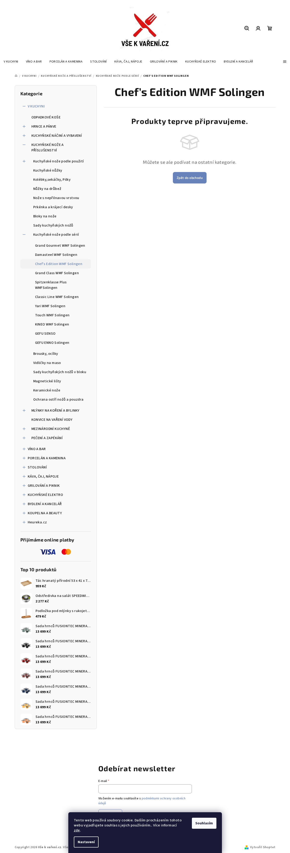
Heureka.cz (37, 522)
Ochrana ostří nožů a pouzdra (58, 399)
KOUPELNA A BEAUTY (45, 513)
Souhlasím (204, 823)
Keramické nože (47, 390)
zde (77, 830)
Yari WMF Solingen (50, 306)
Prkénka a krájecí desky (53, 207)
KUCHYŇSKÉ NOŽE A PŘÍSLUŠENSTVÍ (47, 147)
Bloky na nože (45, 216)
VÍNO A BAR (37, 448)
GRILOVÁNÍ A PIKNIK (44, 485)
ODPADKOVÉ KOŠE (46, 117)
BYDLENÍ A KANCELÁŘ (45, 503)
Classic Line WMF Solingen (57, 296)
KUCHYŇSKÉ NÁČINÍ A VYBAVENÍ (56, 135)
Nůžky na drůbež (47, 188)
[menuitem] (11, 61)
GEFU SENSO (45, 333)
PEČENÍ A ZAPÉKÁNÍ (47, 437)
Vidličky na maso (47, 362)
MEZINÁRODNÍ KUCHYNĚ (50, 428)
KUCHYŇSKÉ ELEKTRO (45, 494)
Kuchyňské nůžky (47, 170)
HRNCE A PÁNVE (43, 126)
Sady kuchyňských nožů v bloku (59, 372)
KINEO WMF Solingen (52, 324)
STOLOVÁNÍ (37, 467)
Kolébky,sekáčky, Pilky (52, 179)
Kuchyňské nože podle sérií (56, 234)
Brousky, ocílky (45, 353)
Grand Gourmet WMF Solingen (60, 245)
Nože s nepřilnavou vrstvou (56, 197)
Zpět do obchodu (190, 178)
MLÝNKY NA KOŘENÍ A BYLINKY (55, 410)
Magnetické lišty (47, 381)
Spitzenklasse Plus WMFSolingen (51, 285)
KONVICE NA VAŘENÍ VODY (52, 419)
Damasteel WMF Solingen (56, 254)
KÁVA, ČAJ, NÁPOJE (43, 476)
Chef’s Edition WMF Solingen (59, 263)
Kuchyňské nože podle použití (58, 161)
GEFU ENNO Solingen (52, 342)
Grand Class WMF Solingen (57, 273)
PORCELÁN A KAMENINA (47, 458)
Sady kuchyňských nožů (53, 225)
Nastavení (86, 842)
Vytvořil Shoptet (262, 847)
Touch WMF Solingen (52, 315)
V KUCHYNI (36, 106)
